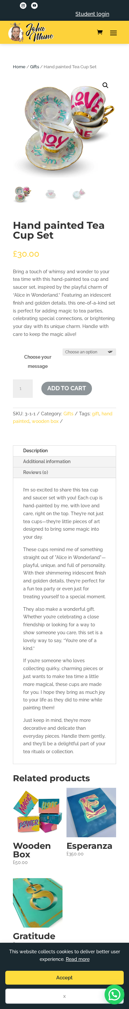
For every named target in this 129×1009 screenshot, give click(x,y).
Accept (64, 978)
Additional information (46, 461)
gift (95, 413)
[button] (105, 85)
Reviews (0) (35, 472)
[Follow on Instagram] (23, 5)
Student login (92, 14)
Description (35, 450)
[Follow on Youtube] (34, 5)
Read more (78, 959)
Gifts (34, 66)
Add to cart (66, 388)
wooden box (45, 421)
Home (19, 66)
